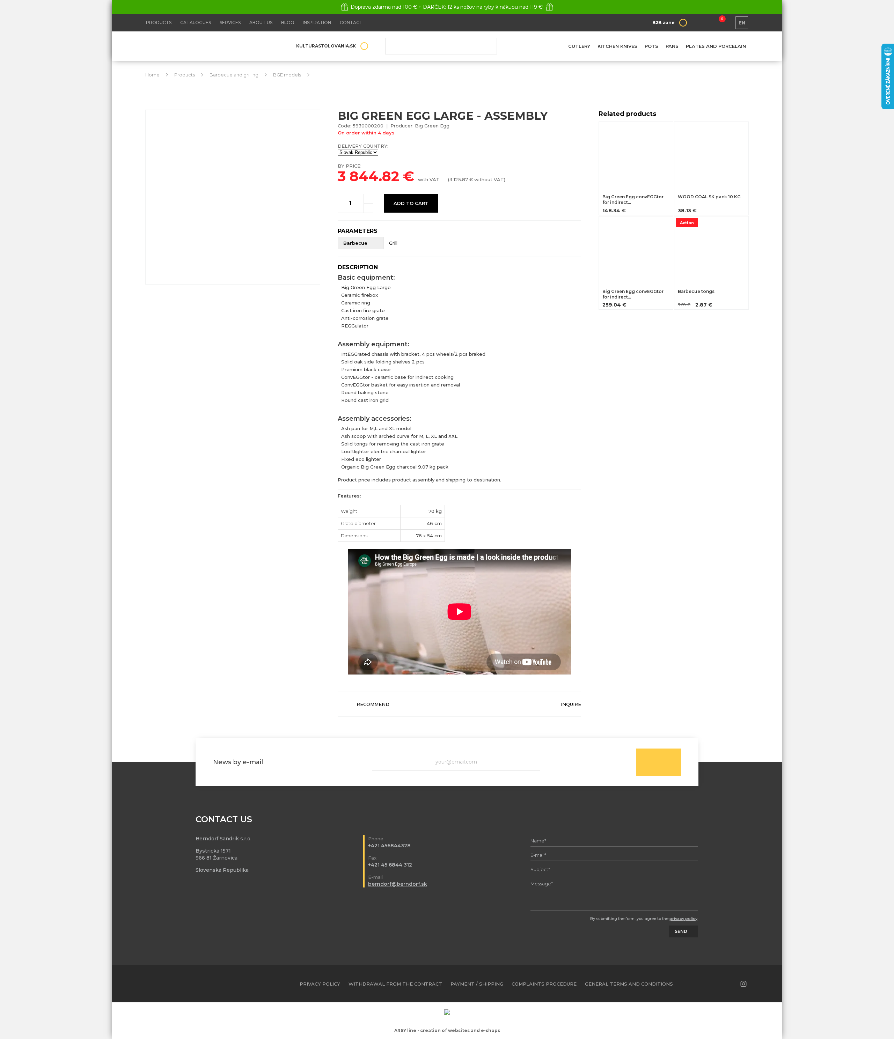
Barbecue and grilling (234, 75)
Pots (651, 46)
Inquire (571, 704)
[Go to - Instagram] (743, 984)
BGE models (287, 75)
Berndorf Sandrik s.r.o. (196, 46)
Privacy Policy (320, 984)
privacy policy (683, 918)
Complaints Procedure (544, 984)
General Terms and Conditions (629, 984)
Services (230, 22)
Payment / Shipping (476, 984)
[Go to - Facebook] (731, 984)
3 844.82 (368, 176)
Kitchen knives (617, 46)
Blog (287, 22)
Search (486, 46)
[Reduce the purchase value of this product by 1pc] (368, 208)
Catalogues (195, 22)
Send (658, 762)
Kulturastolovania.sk (326, 46)
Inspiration (317, 22)
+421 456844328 (389, 845)
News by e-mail (238, 762)
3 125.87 (458, 179)
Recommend (373, 704)
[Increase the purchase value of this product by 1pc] (368, 199)
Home (152, 75)
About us (260, 22)
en (742, 22)
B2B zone (663, 22)
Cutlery (579, 46)
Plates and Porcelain (716, 46)
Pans (672, 46)
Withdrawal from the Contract (395, 984)
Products (158, 22)
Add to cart (411, 203)
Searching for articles (441, 46)
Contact (351, 22)
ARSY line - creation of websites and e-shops (447, 1030)
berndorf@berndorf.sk (397, 884)
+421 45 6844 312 (390, 865)
